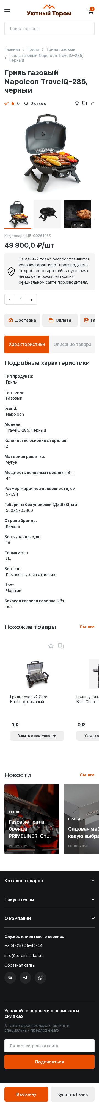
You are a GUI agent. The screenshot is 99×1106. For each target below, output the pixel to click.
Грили (33, 49)
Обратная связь (19, 965)
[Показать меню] (7, 11)
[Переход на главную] (49, 11)
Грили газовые (61, 49)
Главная (12, 49)
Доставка (25, 320)
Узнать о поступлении (37, 736)
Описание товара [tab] (72, 344)
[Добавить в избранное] (51, 646)
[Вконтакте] (10, 978)
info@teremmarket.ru (24, 955)
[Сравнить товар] (61, 646)
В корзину (26, 1094)
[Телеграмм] (25, 978)
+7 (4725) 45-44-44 (23, 945)
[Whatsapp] (40, 978)
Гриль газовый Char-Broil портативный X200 (29, 699)
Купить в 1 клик (72, 1094)
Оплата (63, 320)
